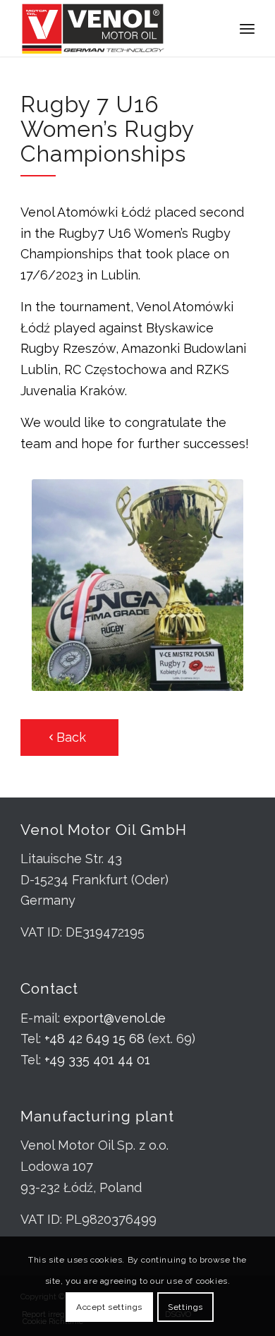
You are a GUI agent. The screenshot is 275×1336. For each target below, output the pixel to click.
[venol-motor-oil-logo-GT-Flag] (113, 28)
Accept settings (109, 1307)
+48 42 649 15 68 (94, 1038)
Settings (185, 1307)
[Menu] (247, 28)
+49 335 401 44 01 (97, 1059)
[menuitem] (247, 28)
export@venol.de (114, 1018)
